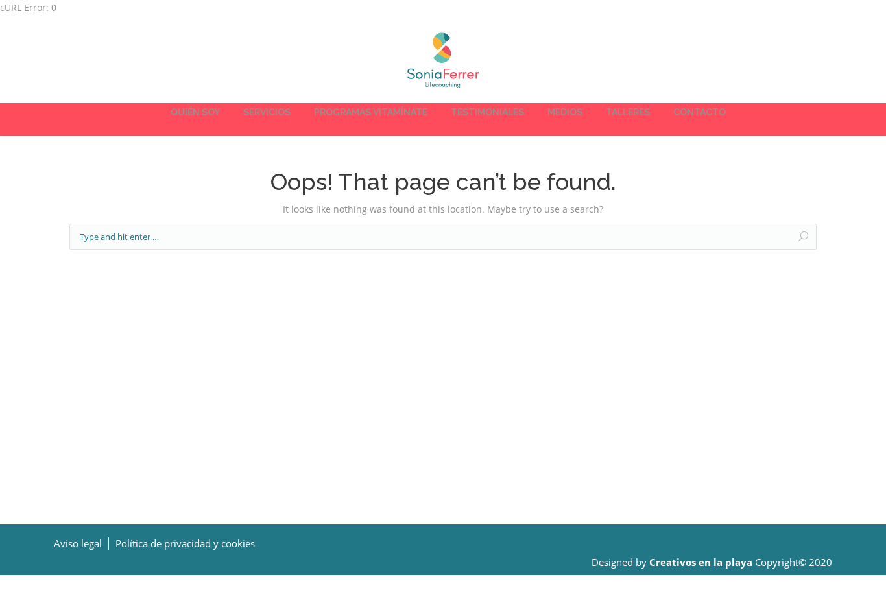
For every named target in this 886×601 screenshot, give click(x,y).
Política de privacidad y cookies (185, 543)
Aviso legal (78, 543)
